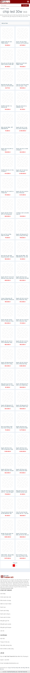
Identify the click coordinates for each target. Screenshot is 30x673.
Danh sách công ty (5, 614)
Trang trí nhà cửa (4, 642)
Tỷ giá (9, 667)
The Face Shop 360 (15, 667)
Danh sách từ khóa (5, 617)
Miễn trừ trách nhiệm (5, 603)
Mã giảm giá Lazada (5, 624)
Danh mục (3, 607)
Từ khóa (7, 8)
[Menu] (28, 2)
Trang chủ (2, 8)
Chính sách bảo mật (5, 597)
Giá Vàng (23, 667)
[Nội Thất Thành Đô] (7, 576)
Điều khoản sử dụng (5, 600)
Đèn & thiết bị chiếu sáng (7, 648)
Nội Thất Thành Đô (22, 671)
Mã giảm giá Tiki (4, 620)
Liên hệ (2, 630)
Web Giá (27, 667)
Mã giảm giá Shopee (5, 627)
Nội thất (2, 638)
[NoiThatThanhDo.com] (7, 1)
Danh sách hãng (4, 610)
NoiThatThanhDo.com (12, 671)
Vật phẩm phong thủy (6, 645)
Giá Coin (2, 669)
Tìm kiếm (25, 5)
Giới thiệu (2, 593)
